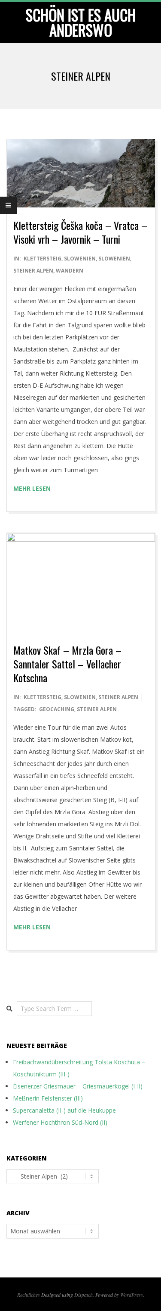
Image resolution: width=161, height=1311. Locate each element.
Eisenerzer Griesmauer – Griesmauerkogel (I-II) (78, 1086)
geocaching (56, 709)
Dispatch (83, 1294)
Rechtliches (28, 1294)
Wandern (69, 270)
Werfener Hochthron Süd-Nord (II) (60, 1122)
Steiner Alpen (33, 270)
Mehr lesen (32, 488)
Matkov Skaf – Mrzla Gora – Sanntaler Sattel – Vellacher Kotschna (67, 663)
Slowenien (80, 258)
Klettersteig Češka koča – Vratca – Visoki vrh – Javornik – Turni (80, 232)
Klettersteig (42, 258)
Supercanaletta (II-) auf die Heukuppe (64, 1110)
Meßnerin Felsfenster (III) (48, 1098)
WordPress (131, 1294)
